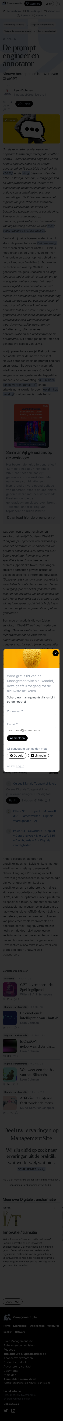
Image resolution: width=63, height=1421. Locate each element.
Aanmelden (17, 738)
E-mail (11, 724)
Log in (20, 766)
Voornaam (13, 711)
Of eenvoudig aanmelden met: (27, 748)
